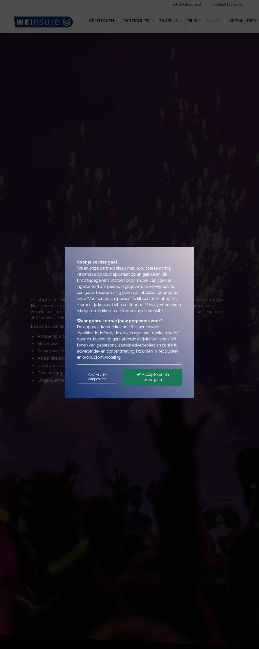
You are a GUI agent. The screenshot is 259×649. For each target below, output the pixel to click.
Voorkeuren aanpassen (97, 376)
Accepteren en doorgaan (155, 377)
